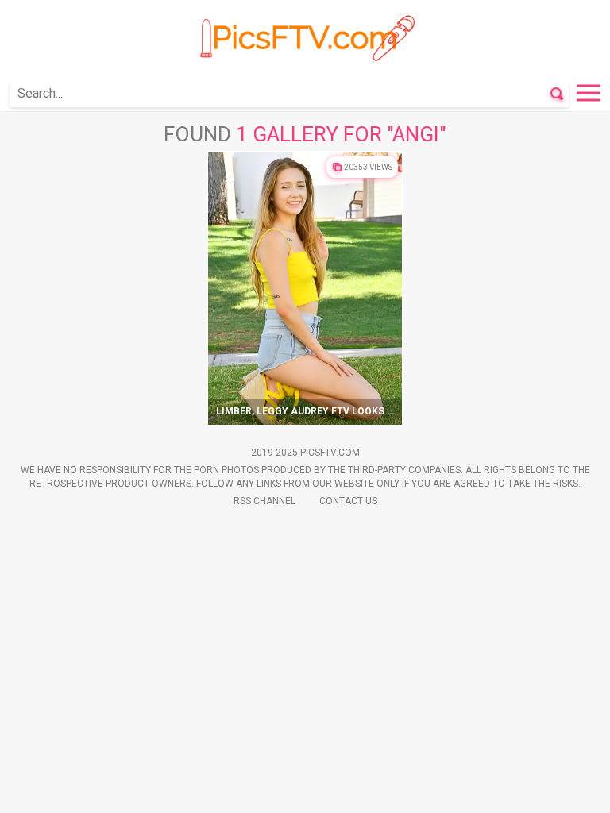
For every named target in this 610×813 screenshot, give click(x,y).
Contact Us (348, 501)
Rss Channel (264, 501)
